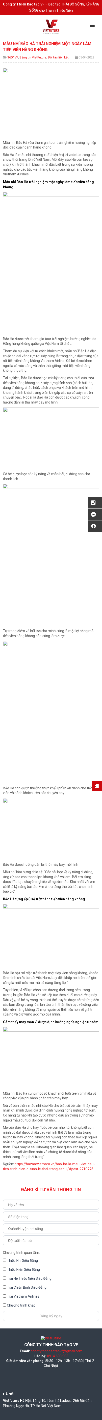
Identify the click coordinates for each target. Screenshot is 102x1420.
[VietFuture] (51, 26)
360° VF (12, 57)
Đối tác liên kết (58, 57)
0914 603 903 (57, 1356)
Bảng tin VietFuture (33, 57)
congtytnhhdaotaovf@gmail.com (56, 1351)
